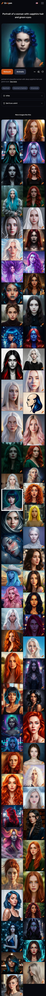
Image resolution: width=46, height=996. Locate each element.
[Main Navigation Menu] (42, 3)
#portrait (6, 88)
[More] (35, 72)
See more (13, 82)
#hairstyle (34, 88)
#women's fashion (20, 88)
